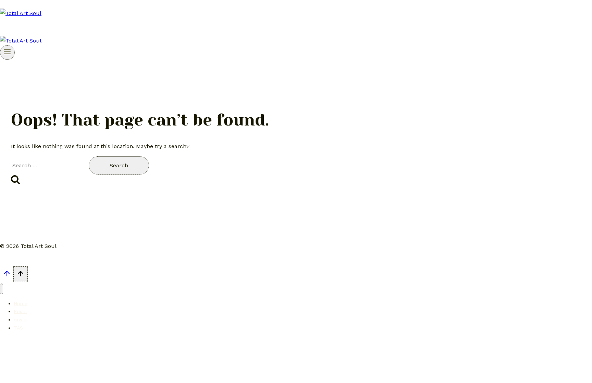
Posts (20, 311)
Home (20, 303)
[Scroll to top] (6, 275)
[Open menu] (7, 52)
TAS (18, 328)
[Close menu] (1, 289)
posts (20, 319)
